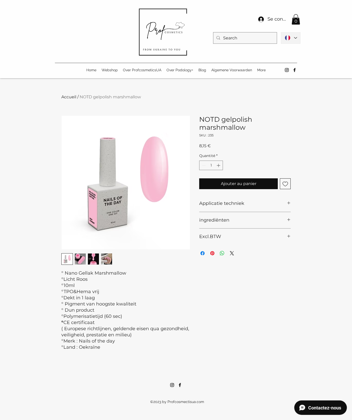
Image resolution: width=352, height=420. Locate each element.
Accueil (68, 96)
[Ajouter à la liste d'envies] (285, 183)
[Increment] (219, 165)
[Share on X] (232, 253)
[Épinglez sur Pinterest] (212, 253)
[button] (295, 19)
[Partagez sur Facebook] (202, 253)
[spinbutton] (211, 165)
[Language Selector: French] (290, 38)
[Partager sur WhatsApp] (222, 253)
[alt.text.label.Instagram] (286, 70)
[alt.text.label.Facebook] (294, 70)
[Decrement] (203, 165)
